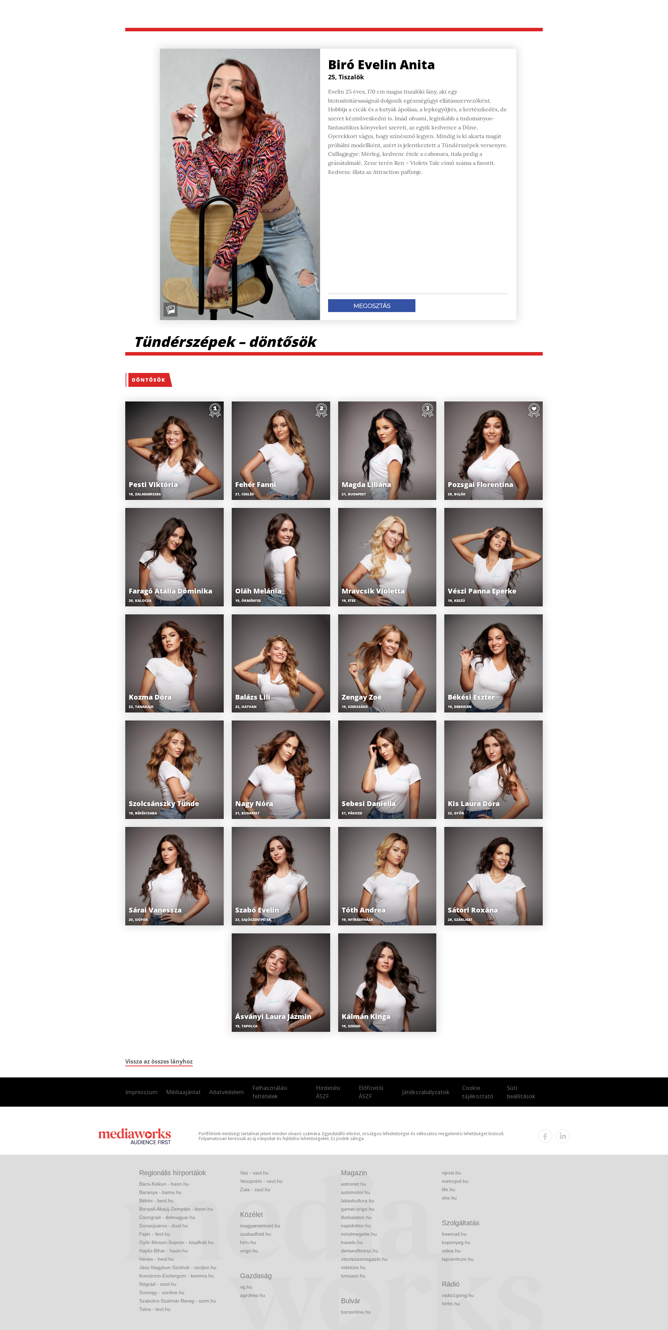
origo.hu (249, 1250)
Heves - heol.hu (156, 1259)
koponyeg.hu (456, 1242)
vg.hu (246, 1287)
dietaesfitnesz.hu (359, 1250)
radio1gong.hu (458, 1295)
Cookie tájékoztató (477, 1092)
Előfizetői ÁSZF (371, 1092)
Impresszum (141, 1092)
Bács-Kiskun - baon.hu (164, 1184)
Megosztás (371, 305)
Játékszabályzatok (426, 1092)
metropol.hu (455, 1181)
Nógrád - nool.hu (157, 1284)
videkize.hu (353, 1267)
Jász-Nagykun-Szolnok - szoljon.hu (177, 1267)
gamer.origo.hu (357, 1209)
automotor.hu (355, 1192)
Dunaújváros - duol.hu (163, 1225)
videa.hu (451, 1250)
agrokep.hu (252, 1295)
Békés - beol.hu (156, 1200)
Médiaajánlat (183, 1092)
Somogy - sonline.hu (161, 1292)
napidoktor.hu (356, 1225)
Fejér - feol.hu (154, 1234)
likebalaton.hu (356, 1217)
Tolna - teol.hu (154, 1309)
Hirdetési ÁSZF (328, 1092)
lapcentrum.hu (458, 1259)
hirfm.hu (451, 1303)
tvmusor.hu (353, 1276)
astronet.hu (353, 1184)
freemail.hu (454, 1234)
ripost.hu (451, 1173)
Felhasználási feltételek (269, 1092)
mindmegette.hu (359, 1234)
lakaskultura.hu (357, 1200)
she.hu (449, 1198)
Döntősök (149, 379)
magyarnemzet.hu (260, 1225)
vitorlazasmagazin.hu (364, 1259)
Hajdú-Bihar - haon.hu (163, 1250)
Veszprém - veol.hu (261, 1181)
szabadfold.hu (255, 1234)
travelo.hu (352, 1242)
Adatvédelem (226, 1092)
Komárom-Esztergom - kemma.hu (176, 1276)
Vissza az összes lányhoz (159, 1061)
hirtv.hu (248, 1242)
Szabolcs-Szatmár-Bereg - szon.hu (177, 1301)
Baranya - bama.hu (160, 1192)
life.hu (448, 1189)
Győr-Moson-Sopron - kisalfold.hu (176, 1242)
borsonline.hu (356, 1312)
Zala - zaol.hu (255, 1189)
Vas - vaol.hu (254, 1173)
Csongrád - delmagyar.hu (167, 1217)
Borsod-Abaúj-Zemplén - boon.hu (176, 1209)
